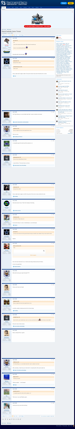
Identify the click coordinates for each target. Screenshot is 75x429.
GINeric (65, 72)
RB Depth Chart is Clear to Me (64, 105)
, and (21, 122)
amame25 (58, 53)
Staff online (58, 35)
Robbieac (66, 61)
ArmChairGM (68, 70)
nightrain (61, 62)
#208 (53, 200)
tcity (61, 47)
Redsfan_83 (58, 63)
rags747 (62, 63)
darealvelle (58, 71)
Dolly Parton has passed (62, 90)
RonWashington (67, 57)
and (18, 136)
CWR (66, 43)
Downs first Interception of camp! (64, 101)
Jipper (61, 64)
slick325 (60, 43)
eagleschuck (62, 57)
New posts (3, 9)
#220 (53, 403)
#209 (53, 214)
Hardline (63, 43)
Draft (13, 7)
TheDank (67, 62)
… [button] (7, 35)
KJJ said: (14, 231)
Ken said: (14, 40)
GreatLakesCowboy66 (60, 56)
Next (22, 35)
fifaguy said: (15, 376)
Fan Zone (8, 7)
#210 (53, 229)
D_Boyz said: (15, 60)
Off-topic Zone (60, 92)
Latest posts (59, 79)
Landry (70, 56)
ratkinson (62, 46)
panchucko (58, 61)
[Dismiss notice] (72, 12)
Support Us (71, 3)
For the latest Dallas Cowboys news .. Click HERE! (37, 26)
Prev (4, 35)
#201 (53, 38)
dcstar (68, 64)
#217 (53, 359)
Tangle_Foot (58, 65)
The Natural (5, 33)
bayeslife (65, 53)
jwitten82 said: (15, 128)
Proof (65, 70)
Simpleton (70, 61)
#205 (53, 140)
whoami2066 (70, 133)
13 (16, 35)
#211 (53, 243)
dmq (63, 47)
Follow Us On (64, 3)
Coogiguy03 (61, 55)
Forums (3, 7)
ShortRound (63, 65)
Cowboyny (58, 64)
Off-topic (16, 7)
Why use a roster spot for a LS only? (65, 94)
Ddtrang (63, 66)
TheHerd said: (15, 217)
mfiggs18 (61, 70)
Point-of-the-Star (66, 59)
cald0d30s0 (67, 66)
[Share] (51, 38)
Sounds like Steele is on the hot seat (65, 97)
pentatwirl (68, 54)
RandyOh (66, 48)
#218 (53, 374)
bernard (60, 66)
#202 (53, 58)
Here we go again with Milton (63, 86)
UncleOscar (62, 61)
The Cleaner (65, 64)
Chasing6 (69, 45)
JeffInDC (68, 58)
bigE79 (57, 43)
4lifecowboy (65, 58)
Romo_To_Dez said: (16, 245)
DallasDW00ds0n (67, 63)
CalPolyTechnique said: (17, 66)
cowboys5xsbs (62, 71)
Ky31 (61, 60)
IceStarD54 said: (16, 317)
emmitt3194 (67, 49)
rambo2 (57, 55)
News (21, 7)
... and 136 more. (59, 73)
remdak (65, 46)
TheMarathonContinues (60, 49)
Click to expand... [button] (33, 255)
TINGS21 (57, 62)
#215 (53, 314)
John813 (67, 71)
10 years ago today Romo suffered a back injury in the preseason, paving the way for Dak (65, 111)
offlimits (61, 44)
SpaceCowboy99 (59, 48)
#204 (53, 126)
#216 (53, 330)
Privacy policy (64, 425)
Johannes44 (70, 53)
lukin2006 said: (15, 391)
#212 (53, 270)
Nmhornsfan (58, 46)
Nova (68, 46)
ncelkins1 (65, 55)
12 (14, 35)
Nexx (63, 48)
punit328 (57, 59)
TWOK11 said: (15, 362)
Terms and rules (59, 425)
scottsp (66, 45)
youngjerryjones (67, 60)
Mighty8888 (64, 54)
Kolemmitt (58, 60)
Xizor (64, 62)
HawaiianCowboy (59, 54)
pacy (63, 60)
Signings (37, 7)
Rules (33, 7)
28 (19, 35)
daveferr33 (61, 59)
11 (12, 35)
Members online (59, 41)
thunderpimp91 (58, 45)
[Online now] (6, 220)
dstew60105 (66, 56)
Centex (66, 65)
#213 (53, 284)
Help (69, 425)
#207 (53, 184)
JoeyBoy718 (58, 47)
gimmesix (67, 44)
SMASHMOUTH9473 (59, 72)
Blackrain (57, 57)
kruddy (70, 47)
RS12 (68, 72)
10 (10, 35)
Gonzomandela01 (59, 58)
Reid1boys (58, 70)
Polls (41, 7)
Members (25, 7)
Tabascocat (67, 47)
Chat (29, 7)
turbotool (63, 45)
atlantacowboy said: (16, 157)
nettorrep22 (62, 53)
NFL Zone (59, 84)
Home (71, 425)
